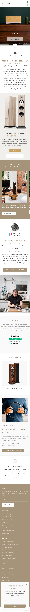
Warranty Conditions (7, 574)
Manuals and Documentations (10, 550)
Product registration (7, 552)
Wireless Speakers (7, 519)
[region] (15, 22)
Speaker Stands (6, 533)
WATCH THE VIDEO (15, 156)
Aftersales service (7, 547)
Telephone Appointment (13, 450)
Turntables (4, 522)
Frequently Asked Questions (9, 558)
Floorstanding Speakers (8, 514)
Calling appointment (7, 541)
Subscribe (15, 606)
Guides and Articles (7, 561)
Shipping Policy (6, 580)
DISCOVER (15, 150)
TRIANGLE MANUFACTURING (15, 269)
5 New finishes (15, 38)
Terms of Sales (6, 572)
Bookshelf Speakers (7, 516)
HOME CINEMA (9, 213)
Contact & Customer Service (10, 544)
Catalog (4, 563)
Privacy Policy (6, 577)
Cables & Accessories (8, 530)
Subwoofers (5, 528)
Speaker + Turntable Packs (9, 525)
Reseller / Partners (7, 555)
